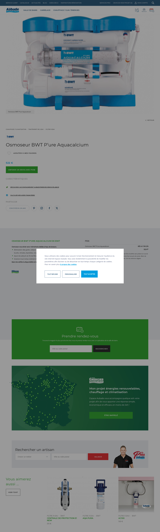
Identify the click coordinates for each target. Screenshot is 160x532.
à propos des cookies (68, 264)
